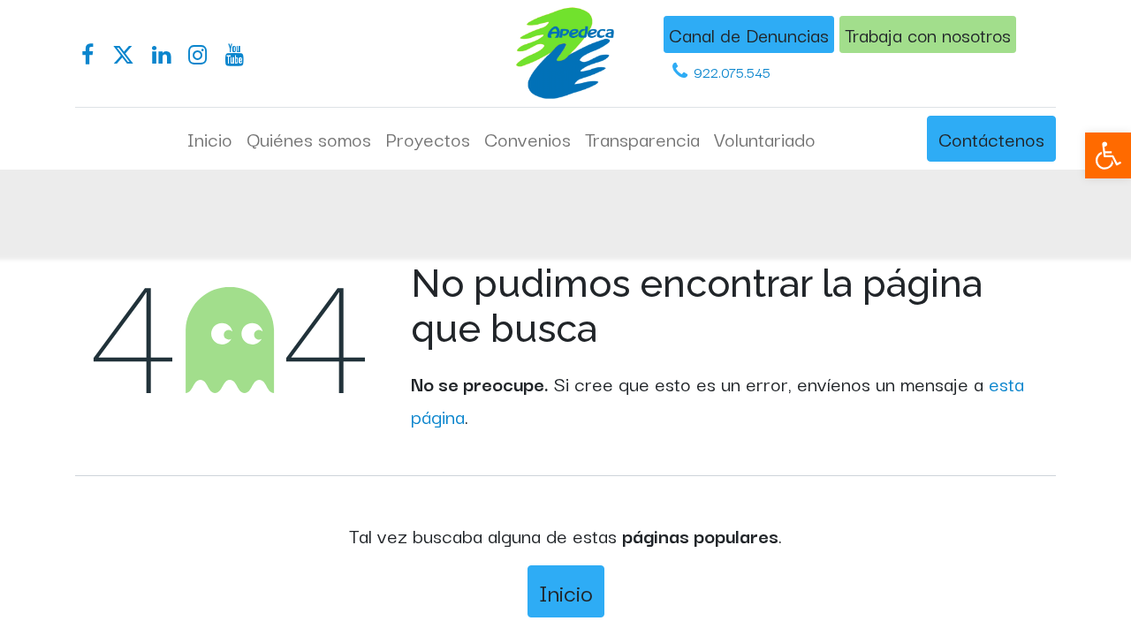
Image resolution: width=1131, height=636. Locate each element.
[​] (87, 55)
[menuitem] (209, 139)
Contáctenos (991, 138)
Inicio (566, 591)
